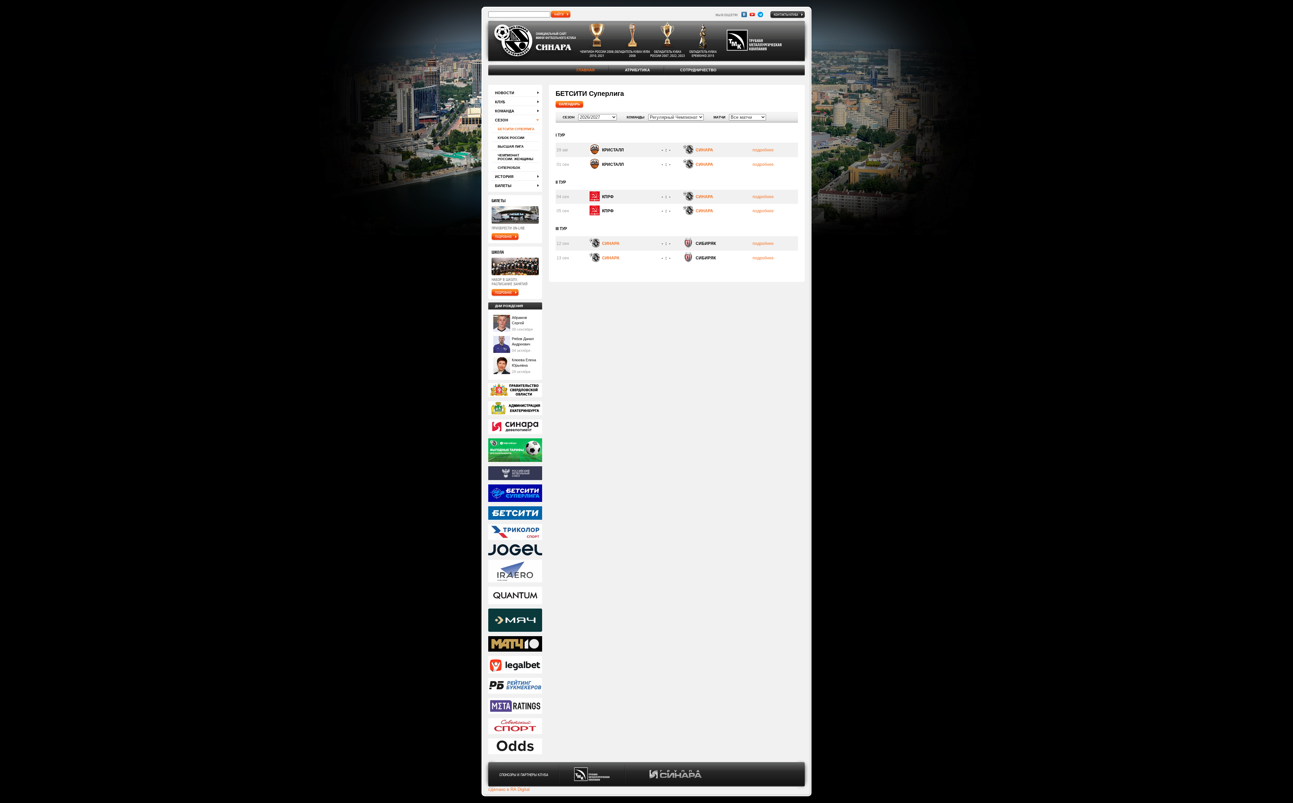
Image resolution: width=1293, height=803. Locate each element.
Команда (504, 111)
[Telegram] (760, 14)
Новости (504, 93)
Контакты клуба (786, 14)
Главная (585, 70)
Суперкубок (509, 168)
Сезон (501, 120)
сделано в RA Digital (509, 789)
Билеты (503, 186)
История (504, 177)
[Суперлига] (515, 493)
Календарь (569, 104)
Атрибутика (637, 70)
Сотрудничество (698, 70)
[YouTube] (752, 14)
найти (559, 14)
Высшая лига (511, 146)
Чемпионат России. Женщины (515, 157)
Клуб (500, 102)
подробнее (503, 236)
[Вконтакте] (744, 14)
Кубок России (511, 138)
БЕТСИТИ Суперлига (516, 129)
